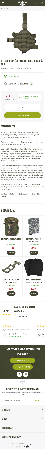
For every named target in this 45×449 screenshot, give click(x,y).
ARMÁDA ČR (26, 68)
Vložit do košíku (24, 115)
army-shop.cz (28, 444)
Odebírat (38, 400)
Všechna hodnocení (21, 317)
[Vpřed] (43, 33)
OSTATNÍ (5, 8)
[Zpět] (2, 33)
